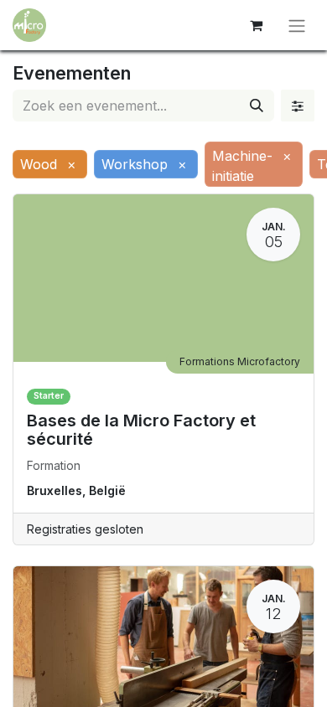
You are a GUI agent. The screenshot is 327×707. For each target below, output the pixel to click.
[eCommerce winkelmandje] (255, 25)
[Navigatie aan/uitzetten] (296, 25)
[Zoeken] (256, 105)
